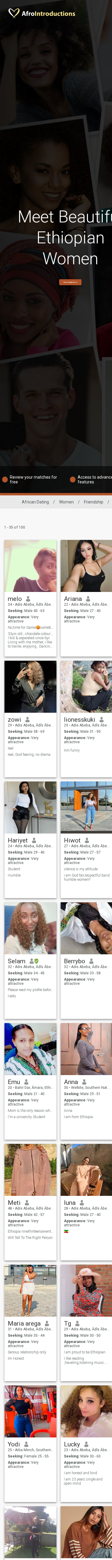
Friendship (93, 502)
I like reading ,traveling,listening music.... (86, 1360)
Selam (16, 961)
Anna (71, 1082)
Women (66, 502)
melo (15, 598)
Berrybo (74, 961)
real (10, 748)
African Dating (35, 502)
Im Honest (16, 1358)
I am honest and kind (80, 1473)
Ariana (73, 598)
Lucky (72, 1444)
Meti (14, 1202)
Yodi (14, 1444)
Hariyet (18, 840)
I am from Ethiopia (78, 1117)
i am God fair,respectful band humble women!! (87, 877)
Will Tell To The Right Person (30, 1238)
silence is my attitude (81, 869)
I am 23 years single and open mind (83, 1481)
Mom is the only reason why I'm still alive (30, 1111)
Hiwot (72, 840)
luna (70, 1202)
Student (14, 869)
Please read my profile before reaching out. (30, 990)
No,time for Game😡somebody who (30, 627)
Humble (14, 875)
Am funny (72, 750)
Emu (14, 1082)
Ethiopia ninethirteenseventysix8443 (30, 1231)
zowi (14, 719)
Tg (67, 1323)
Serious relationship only (27, 1352)
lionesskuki (79, 719)
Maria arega (24, 1323)
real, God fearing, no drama (29, 754)
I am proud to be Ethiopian (84, 1352)
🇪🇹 (66, 1231)
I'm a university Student (26, 1117)
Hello (12, 996)
